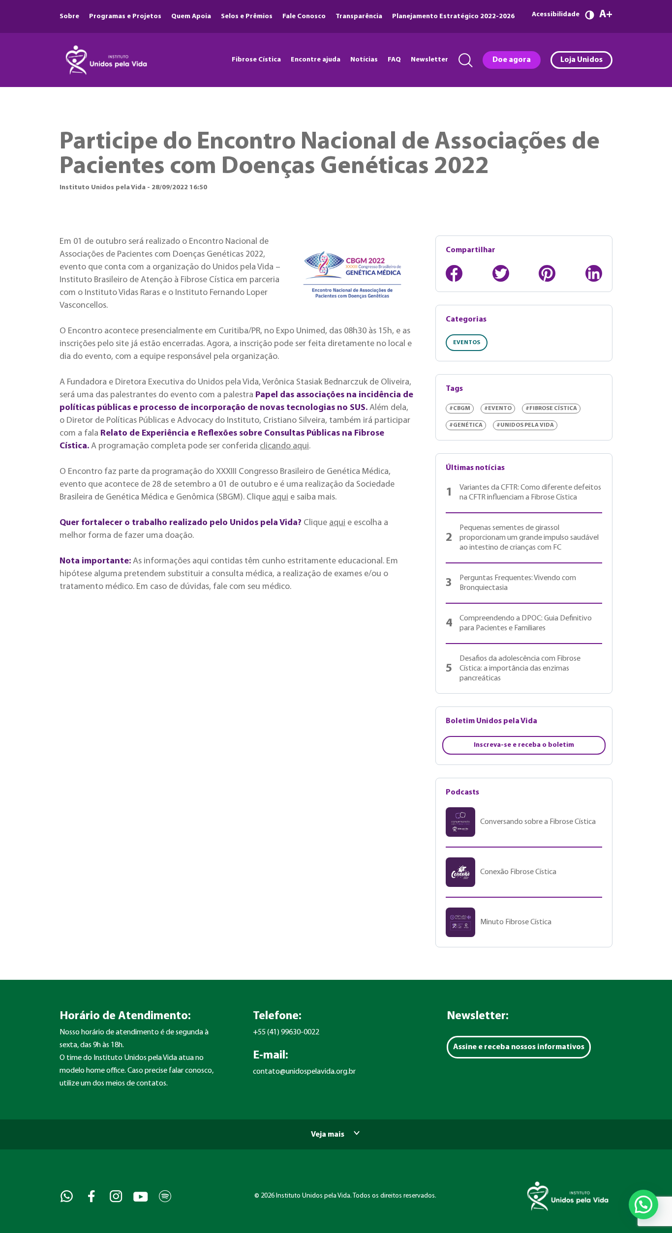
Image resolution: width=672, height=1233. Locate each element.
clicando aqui (284, 446)
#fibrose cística (551, 408)
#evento (498, 408)
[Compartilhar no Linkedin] (593, 273)
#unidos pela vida (525, 425)
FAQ (394, 59)
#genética (466, 425)
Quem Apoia (191, 16)
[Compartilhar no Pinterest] (547, 273)
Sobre (69, 16)
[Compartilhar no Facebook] (454, 273)
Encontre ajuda (315, 59)
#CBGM (459, 408)
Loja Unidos (581, 60)
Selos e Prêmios (247, 16)
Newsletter (429, 59)
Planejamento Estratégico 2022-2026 (453, 16)
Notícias (364, 59)
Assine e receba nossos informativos (518, 1047)
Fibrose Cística (256, 59)
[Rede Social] (66, 1196)
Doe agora (511, 60)
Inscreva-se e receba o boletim (524, 745)
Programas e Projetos (125, 16)
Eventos (466, 343)
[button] (643, 1204)
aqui (280, 497)
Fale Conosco (304, 16)
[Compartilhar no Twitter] (500, 273)
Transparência (359, 16)
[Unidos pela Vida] (105, 60)
